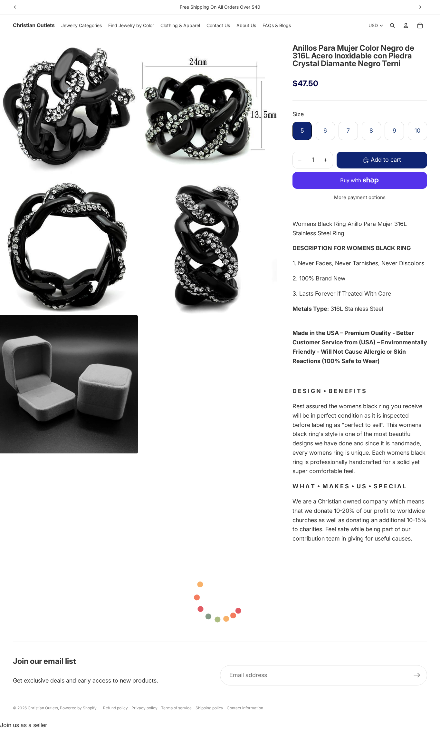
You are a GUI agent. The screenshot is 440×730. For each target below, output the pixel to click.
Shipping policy (209, 707)
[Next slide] (420, 7)
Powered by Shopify (78, 707)
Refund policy (115, 707)
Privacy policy (144, 707)
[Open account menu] (406, 25)
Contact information (245, 707)
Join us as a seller (23, 725)
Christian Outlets (43, 707)
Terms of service (176, 707)
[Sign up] (417, 675)
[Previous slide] (15, 7)
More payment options (360, 197)
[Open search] (392, 25)
